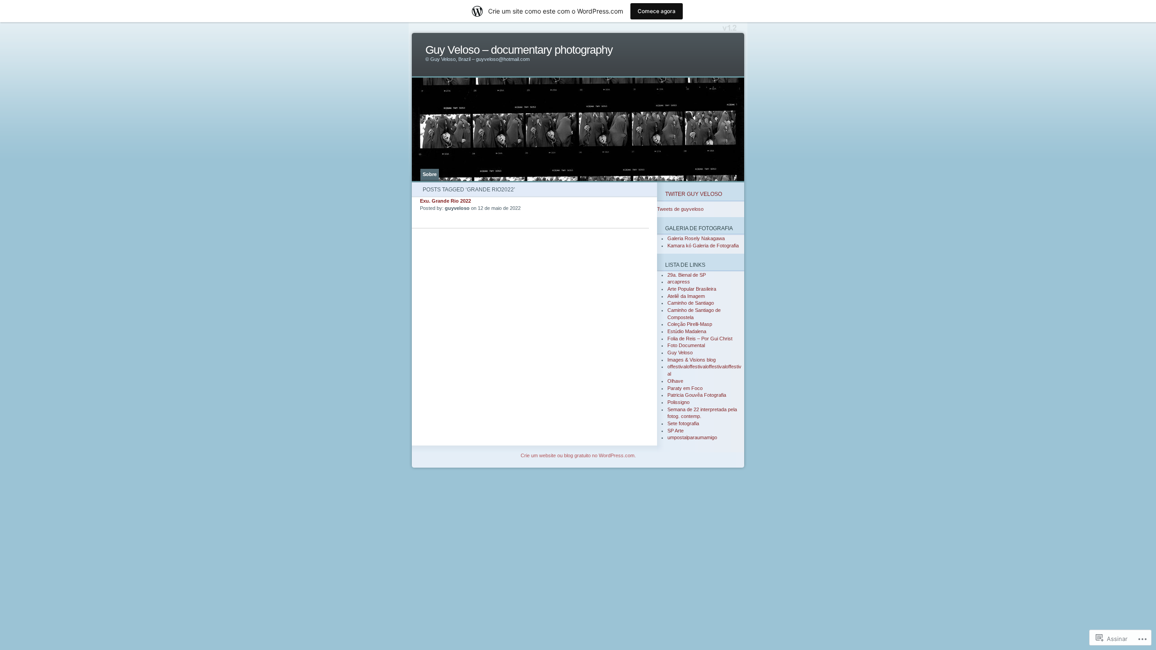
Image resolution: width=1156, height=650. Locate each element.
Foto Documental (686, 345)
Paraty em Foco (685, 388)
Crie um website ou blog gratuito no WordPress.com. (578, 455)
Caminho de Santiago (690, 303)
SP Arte (675, 430)
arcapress (678, 281)
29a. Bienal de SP (686, 275)
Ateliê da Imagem (686, 296)
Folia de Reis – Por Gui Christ (699, 338)
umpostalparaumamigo (692, 437)
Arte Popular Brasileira (691, 289)
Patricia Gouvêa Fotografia (696, 395)
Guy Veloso (680, 352)
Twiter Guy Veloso (693, 194)
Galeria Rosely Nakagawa (696, 238)
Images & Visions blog (691, 359)
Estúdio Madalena (686, 331)
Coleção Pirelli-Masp (689, 324)
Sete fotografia (683, 423)
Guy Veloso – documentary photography (519, 50)
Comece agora (657, 11)
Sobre (430, 174)
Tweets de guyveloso (680, 209)
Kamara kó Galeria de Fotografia (703, 245)
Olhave (675, 381)
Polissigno (678, 402)
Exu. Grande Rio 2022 (445, 201)
